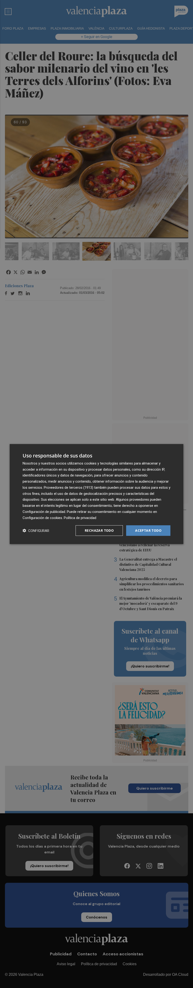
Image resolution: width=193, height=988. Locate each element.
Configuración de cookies (42, 517)
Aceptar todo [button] (148, 530)
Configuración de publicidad (44, 512)
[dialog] (96, 494)
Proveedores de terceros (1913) (68, 487)
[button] (36, 530)
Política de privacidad (80, 517)
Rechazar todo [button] (99, 530)
